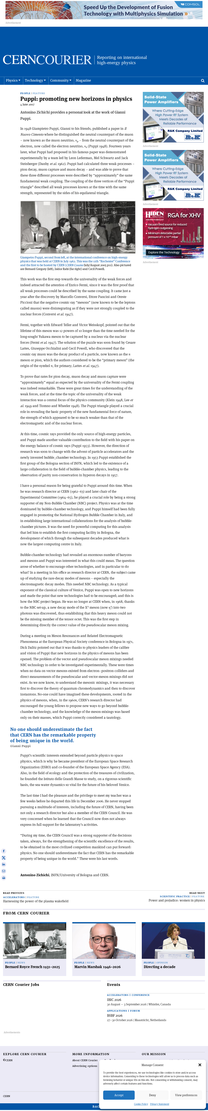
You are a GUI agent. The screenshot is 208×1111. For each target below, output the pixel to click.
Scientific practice (175, 896)
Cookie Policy (141, 1104)
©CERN (7, 1060)
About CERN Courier (85, 1060)
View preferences (186, 1095)
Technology (34, 81)
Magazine (83, 81)
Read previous (13, 893)
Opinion (162, 963)
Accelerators (14, 897)
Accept (119, 1095)
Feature (39, 93)
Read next (197, 893)
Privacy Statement (159, 1104)
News (21, 963)
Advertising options (84, 1066)
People (25, 93)
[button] (200, 1065)
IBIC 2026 (114, 999)
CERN (6, 1096)
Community (59, 81)
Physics (12, 81)
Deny (152, 1095)
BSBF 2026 (114, 1015)
